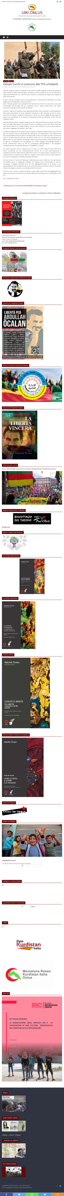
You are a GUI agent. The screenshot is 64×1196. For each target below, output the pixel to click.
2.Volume (11, 1135)
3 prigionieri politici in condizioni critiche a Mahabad (42, 193)
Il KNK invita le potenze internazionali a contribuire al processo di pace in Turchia (28, 1)
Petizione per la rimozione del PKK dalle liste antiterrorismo (24, 186)
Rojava (11, 81)
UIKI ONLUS (32, 12)
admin (15, 87)
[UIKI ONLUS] (4, 37)
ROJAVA (24, 87)
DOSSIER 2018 (6, 527)
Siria (27, 87)
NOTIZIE (6, 81)
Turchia (31, 87)
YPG (34, 87)
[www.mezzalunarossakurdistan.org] (8, 926)
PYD (21, 87)
